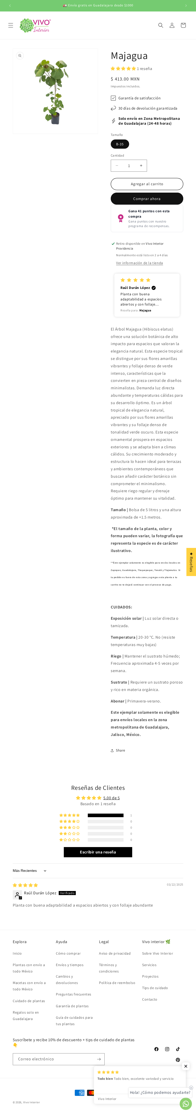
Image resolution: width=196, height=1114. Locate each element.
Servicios (149, 965)
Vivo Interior (31, 1102)
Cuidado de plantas (29, 1001)
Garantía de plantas (72, 1006)
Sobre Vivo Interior (157, 953)
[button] (10, 25)
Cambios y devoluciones (67, 979)
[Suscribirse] (98, 1059)
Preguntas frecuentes (73, 994)
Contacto (149, 999)
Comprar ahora (147, 198)
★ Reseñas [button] (191, 562)
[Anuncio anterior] (10, 5)
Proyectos (150, 976)
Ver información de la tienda (139, 263)
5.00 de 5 (111, 798)
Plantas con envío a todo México (29, 968)
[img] (25, 885)
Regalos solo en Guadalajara (26, 1015)
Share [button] (120, 750)
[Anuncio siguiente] (186, 5)
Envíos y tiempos (70, 965)
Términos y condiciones (109, 968)
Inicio (17, 953)
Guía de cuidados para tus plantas (74, 1020)
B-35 (120, 144)
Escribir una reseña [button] (98, 852)
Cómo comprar (68, 953)
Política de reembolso (117, 982)
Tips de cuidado (155, 988)
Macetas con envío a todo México (29, 985)
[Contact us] (186, 1104)
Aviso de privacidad (115, 953)
